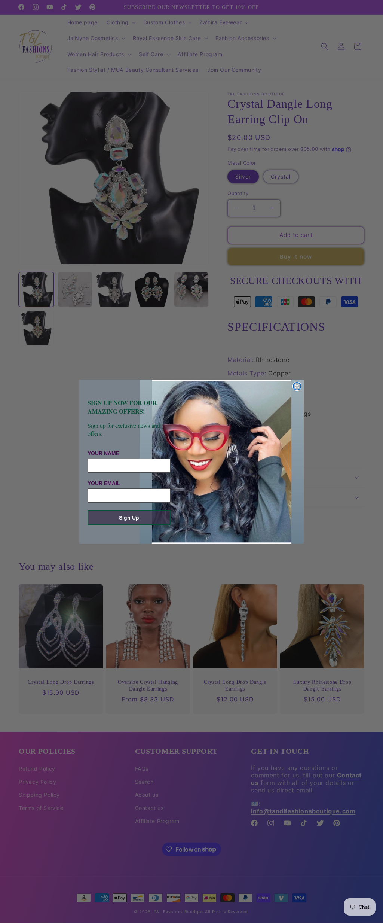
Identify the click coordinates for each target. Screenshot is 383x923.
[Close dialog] (297, 386)
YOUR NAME (103, 453)
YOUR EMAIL (104, 483)
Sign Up (129, 518)
